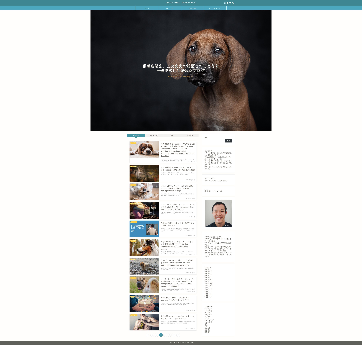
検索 (206, 137)
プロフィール (169, 8)
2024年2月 (208, 281)
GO (228, 140)
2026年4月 (208, 271)
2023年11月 (208, 285)
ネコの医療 (208, 322)
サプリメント (209, 316)
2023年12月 (209, 283)
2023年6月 (208, 293)
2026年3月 (208, 273)
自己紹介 (208, 330)
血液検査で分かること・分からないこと (218, 161)
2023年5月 (208, 295)
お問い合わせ (192, 8)
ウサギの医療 (209, 312)
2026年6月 (208, 269)
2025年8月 (208, 277)
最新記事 (136, 135)
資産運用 (208, 332)
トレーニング (154, 135)
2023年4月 (208, 297)
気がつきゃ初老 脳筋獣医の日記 (181, 2)
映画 (172, 135)
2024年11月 (208, 279)
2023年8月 (208, 289)
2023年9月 (208, 287)
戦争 (206, 324)
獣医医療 (190, 135)
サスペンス (208, 314)
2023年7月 (208, 291)
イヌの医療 (208, 310)
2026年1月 (208, 275)
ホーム (147, 8)
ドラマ (207, 318)
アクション (208, 308)
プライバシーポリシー (215, 8)
